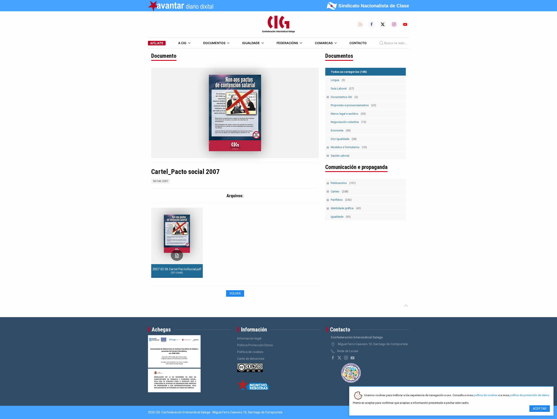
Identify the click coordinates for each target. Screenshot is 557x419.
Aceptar (539, 408)
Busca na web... (395, 43)
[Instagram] (346, 358)
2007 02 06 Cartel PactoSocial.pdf (177, 270)
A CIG (182, 43)
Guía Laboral (342, 88)
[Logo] (278, 24)
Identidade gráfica (346, 208)
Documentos (214, 43)
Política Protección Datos (255, 345)
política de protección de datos (529, 395)
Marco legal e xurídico (348, 113)
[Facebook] (333, 358)
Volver (235, 293)
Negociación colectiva (348, 122)
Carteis (339, 191)
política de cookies (485, 395)
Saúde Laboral (340, 155)
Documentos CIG (344, 97)
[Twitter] (339, 358)
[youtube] (352, 358)
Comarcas (324, 43)
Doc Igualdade (344, 139)
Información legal (249, 338)
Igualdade (251, 43)
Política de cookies (250, 352)
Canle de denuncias (250, 358)
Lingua (338, 80)
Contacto (358, 43)
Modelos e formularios (349, 147)
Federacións (287, 43)
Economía (341, 130)
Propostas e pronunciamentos (353, 105)
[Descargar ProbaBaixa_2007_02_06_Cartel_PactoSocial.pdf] (177, 255)
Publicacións (343, 183)
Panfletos (341, 199)
